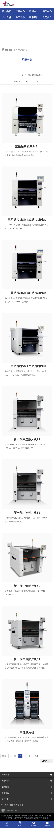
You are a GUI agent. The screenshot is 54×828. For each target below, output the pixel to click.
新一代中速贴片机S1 (27, 659)
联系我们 (33, 17)
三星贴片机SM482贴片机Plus (27, 220)
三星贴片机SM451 (27, 146)
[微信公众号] (21, 805)
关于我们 (20, 17)
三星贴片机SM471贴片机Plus (27, 366)
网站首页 (6, 11)
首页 (15, 50)
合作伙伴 (6, 17)
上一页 (13, 756)
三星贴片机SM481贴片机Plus (27, 293)
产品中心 (20, 11)
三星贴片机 (16, 81)
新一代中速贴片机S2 (27, 586)
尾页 (37, 756)
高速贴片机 (27, 732)
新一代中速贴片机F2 (27, 513)
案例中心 (33, 11)
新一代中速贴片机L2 (27, 439)
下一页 (28, 756)
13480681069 (11, 810)
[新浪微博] (17, 805)
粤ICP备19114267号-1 (44, 815)
